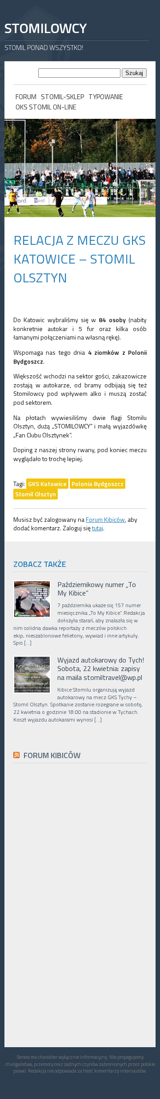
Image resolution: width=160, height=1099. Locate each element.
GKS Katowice (47, 483)
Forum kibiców (52, 755)
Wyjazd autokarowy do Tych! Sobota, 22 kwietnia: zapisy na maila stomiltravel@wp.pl (100, 669)
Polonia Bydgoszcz (98, 483)
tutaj (97, 528)
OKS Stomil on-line (46, 107)
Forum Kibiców (105, 519)
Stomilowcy (45, 28)
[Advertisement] (80, 972)
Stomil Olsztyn (35, 494)
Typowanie (105, 97)
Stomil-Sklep (62, 97)
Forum (26, 97)
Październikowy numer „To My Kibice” (96, 588)
